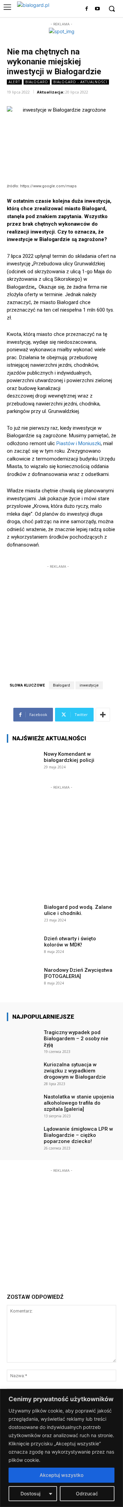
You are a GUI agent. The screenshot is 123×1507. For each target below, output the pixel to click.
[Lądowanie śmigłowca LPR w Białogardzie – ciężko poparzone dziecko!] (23, 1136)
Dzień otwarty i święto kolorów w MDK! (70, 941)
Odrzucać (87, 1493)
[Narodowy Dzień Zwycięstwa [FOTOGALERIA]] (23, 977)
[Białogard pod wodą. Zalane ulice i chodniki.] (23, 914)
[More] (103, 714)
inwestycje (89, 685)
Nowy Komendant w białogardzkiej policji (69, 757)
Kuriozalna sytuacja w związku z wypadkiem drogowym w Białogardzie (75, 1071)
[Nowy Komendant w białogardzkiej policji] (23, 761)
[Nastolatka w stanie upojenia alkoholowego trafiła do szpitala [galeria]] (23, 1104)
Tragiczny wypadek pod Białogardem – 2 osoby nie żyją (76, 1038)
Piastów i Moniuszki (78, 443)
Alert (14, 81)
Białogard (36, 81)
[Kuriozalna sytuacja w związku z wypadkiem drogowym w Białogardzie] (23, 1071)
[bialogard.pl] (38, 6)
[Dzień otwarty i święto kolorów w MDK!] (23, 945)
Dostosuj (30, 1493)
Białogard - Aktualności (80, 81)
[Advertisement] (58, 613)
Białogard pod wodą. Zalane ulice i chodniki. (78, 910)
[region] (61, 1448)
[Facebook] (86, 9)
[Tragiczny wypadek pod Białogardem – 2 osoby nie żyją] (23, 1039)
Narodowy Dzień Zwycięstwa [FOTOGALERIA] (78, 973)
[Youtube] (97, 9)
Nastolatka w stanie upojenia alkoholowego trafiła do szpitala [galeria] (79, 1103)
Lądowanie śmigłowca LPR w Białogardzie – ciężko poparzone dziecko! (78, 1135)
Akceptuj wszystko (61, 1475)
